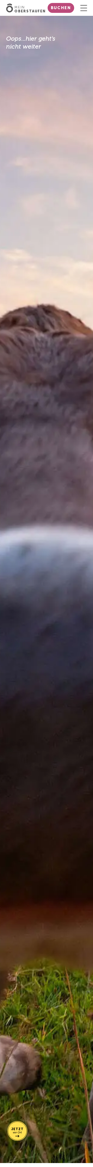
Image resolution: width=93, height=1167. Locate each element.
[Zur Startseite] (10, 7)
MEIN (30, 9)
